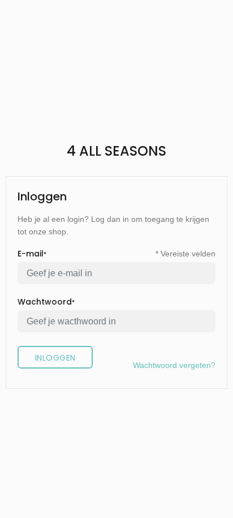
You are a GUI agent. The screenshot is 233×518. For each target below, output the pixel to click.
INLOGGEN (55, 357)
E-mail (32, 253)
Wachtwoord (46, 301)
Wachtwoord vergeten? (174, 365)
